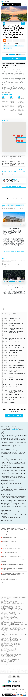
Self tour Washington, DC (7, 645)
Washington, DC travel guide (8, 650)
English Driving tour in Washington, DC (10, 612)
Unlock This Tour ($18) (14, 416)
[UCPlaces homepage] (14, 681)
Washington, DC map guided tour (9, 651)
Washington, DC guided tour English (9, 601)
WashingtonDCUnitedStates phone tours (11, 639)
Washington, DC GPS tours (7, 624)
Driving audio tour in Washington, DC (9, 621)
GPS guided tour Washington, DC (9, 638)
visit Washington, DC (6, 653)
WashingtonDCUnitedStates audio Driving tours (12, 622)
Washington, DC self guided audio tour (10, 619)
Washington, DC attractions (7, 663)
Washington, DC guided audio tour (9, 618)
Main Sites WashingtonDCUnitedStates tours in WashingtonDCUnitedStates (12, 631)
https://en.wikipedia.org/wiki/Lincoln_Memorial (14, 251)
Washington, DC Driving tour (7, 616)
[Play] (4, 54)
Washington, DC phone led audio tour (10, 640)
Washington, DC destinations (8, 664)
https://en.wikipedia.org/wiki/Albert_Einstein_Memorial (16, 308)
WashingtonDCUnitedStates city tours (10, 643)
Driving (19, 157)
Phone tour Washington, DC (8, 637)
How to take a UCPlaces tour (14, 186)
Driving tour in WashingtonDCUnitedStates (11, 608)
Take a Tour (6, 689)
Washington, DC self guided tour (9, 602)
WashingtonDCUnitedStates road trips (10, 644)
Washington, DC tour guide (19, 597)
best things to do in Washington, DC (9, 659)
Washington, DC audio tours (7, 623)
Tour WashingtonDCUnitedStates (9, 607)
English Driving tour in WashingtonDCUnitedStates (13, 609)
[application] (14, 54)
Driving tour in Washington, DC (19, 603)
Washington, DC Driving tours (8, 605)
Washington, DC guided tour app (9, 649)
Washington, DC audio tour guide (9, 617)
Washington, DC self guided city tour (10, 642)
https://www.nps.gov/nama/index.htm (13, 174)
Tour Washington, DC (6, 603)
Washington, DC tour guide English (9, 598)
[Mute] (20, 54)
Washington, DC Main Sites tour (9, 626)
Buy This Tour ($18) (14, 58)
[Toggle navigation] (25, 4)
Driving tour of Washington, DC (8, 614)
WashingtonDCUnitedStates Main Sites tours (12, 629)
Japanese (22, 171)
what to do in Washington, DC (8, 658)
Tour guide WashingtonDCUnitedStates (10, 606)
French (16, 171)
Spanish (10, 171)
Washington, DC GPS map (20, 624)
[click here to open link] (2, 174)
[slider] (23, 54)
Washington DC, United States (13, 164)
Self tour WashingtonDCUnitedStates (10, 646)
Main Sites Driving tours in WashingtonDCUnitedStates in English (14, 635)
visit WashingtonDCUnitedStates (9, 655)
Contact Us (22, 689)
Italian (4, 171)
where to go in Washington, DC (8, 656)
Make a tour (14, 689)
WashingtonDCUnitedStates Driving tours (11, 613)
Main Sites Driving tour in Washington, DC (11, 627)
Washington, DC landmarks (7, 661)
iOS (17, 429)
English (11, 157)
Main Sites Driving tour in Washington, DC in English (13, 628)
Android (13, 429)
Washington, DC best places (8, 660)
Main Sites (4, 157)
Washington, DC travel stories (8, 648)
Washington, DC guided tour (8, 600)
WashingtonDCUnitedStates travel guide (11, 654)
